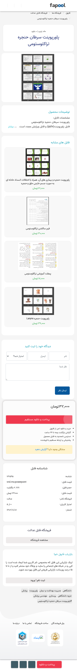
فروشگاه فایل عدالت (38, 13)
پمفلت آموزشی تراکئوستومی (37, 274)
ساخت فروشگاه (41, 623)
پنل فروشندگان (57, 623)
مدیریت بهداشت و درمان (50, 590)
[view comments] (43, 516)
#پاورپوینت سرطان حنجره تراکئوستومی (55, 601)
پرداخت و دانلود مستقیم (37, 419)
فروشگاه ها (56, 13)
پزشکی (24, 590)
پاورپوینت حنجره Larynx (38, 319)
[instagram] (38, 658)
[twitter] (45, 658)
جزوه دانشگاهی (65, 596)
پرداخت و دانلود (47, 664)
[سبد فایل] (4, 5)
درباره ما (16, 623)
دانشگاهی (67, 590)
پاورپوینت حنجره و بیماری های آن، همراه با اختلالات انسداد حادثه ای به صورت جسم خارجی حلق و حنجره (38, 181)
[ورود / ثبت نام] (9, 5)
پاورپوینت (33, 590)
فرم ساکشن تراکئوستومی (38, 229)
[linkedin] (52, 658)
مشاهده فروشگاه (39, 540)
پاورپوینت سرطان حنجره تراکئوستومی (52, 18)
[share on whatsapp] (39, 516)
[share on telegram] (34, 516)
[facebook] (24, 658)
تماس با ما (27, 623)
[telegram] (31, 658)
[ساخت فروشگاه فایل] (16, 5)
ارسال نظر (62, 390)
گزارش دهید (41, 449)
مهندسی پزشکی (40, 596)
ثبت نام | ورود (38, 580)
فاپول (68, 13)
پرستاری (52, 596)
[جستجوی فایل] (23, 5)
